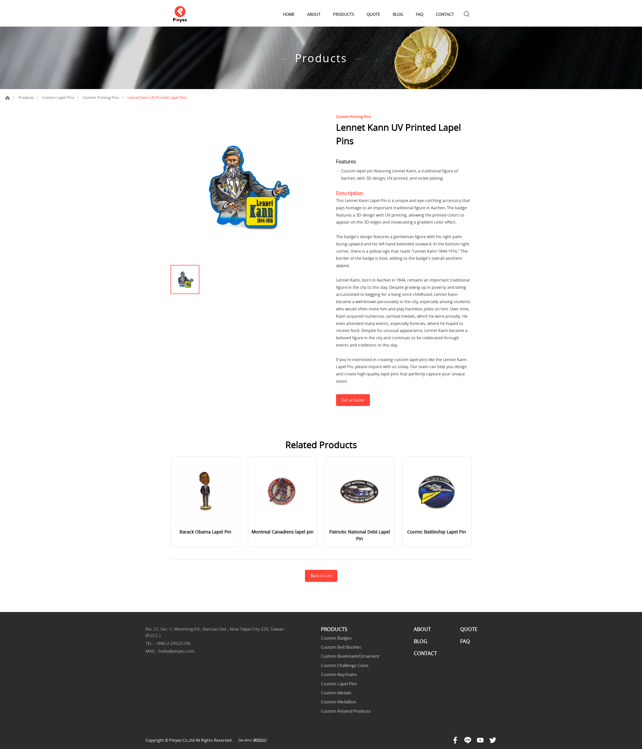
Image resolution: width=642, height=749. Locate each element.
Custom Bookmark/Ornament (350, 656)
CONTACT (445, 14)
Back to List (321, 575)
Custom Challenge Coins (344, 665)
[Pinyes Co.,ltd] (180, 14)
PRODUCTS (343, 14)
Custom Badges (336, 638)
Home (7, 97)
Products (26, 97)
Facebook (455, 740)
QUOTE (373, 14)
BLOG (398, 14)
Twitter (493, 740)
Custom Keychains (339, 674)
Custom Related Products (346, 711)
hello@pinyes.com (177, 651)
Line (467, 740)
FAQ (419, 14)
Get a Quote (353, 400)
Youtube (480, 740)
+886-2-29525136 (173, 643)
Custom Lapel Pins (58, 97)
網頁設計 (260, 740)
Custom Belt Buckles (341, 647)
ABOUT (313, 14)
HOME (289, 14)
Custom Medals (336, 692)
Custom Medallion (338, 701)
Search (466, 14)
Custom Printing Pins (101, 97)
